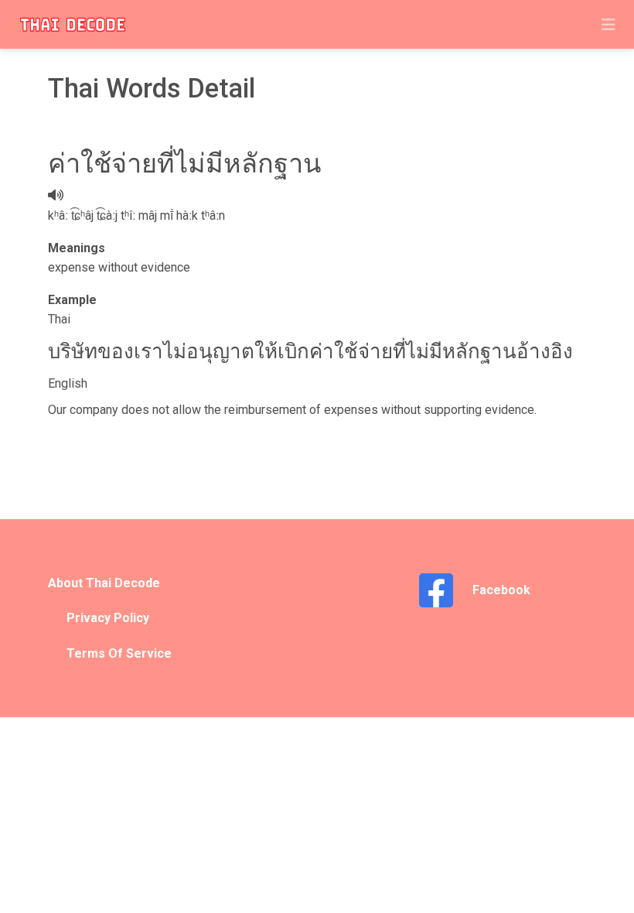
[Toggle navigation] (608, 25)
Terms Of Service (119, 653)
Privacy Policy (107, 617)
